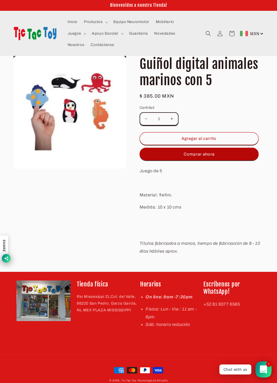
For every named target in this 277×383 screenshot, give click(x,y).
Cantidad (147, 108)
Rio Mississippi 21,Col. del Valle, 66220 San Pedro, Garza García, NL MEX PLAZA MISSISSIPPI (107, 303)
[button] (95, 22)
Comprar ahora (199, 154)
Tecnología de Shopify (152, 380)
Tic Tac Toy (128, 380)
